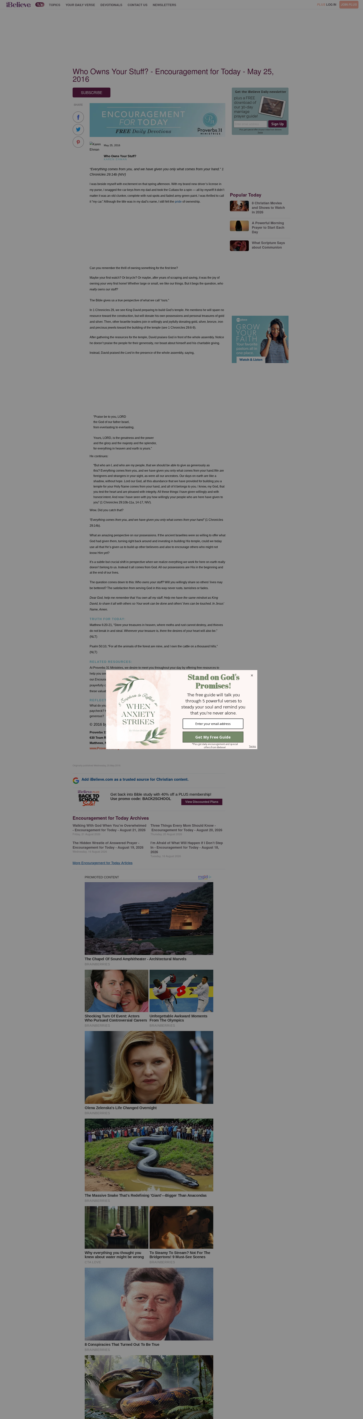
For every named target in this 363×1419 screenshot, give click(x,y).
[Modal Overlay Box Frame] (181, 709)
